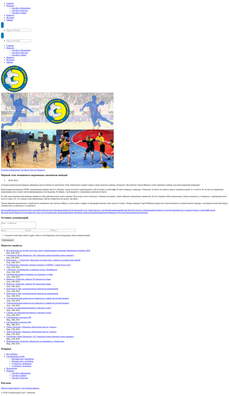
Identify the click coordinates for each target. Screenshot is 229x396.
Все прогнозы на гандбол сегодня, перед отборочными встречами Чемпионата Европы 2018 (48, 250)
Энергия (128, 212)
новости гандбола (165, 210)
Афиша (9, 20)
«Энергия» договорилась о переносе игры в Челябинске (31, 269)
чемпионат (103, 212)
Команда (10, 15)
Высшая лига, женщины (23, 359)
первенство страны (182, 210)
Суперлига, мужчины (21, 366)
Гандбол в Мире (19, 13)
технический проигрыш (56, 212)
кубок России (132, 210)
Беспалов (5, 210)
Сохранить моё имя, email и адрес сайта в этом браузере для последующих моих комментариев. (47, 235)
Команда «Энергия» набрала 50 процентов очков (28, 279)
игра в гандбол (102, 210)
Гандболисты (45, 210)
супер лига (40, 212)
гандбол (21, 210)
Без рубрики (11, 354)
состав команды (28, 212)
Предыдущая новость (10, 388)
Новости (10, 6)
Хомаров (94, 212)
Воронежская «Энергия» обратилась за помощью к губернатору (35, 341)
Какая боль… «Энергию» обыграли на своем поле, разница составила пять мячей (43, 260)
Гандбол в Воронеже (21, 8)
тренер (70, 212)
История (10, 17)
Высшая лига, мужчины (22, 361)
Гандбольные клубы (15, 356)
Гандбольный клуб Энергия (82, 210)
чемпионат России (116, 212)
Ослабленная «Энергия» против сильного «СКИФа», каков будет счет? (38, 265)
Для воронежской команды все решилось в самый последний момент (37, 298)
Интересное (11, 368)
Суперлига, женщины (22, 363)
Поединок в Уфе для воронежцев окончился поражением (32, 289)
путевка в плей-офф (200, 210)
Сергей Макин (14, 212)
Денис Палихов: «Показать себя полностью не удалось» (31, 327)
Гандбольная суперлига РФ (18, 317)
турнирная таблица (81, 212)
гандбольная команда (60, 210)
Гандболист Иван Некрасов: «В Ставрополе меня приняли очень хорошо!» (40, 255)
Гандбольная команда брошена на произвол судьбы (29, 274)
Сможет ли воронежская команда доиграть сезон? (28, 308)
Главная (10, 3)
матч (155, 210)
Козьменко (113, 210)
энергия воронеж (140, 212)
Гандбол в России (20, 10)
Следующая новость (30, 388)
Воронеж (13, 210)
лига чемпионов (145, 210)
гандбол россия (32, 210)
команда (122, 210)
